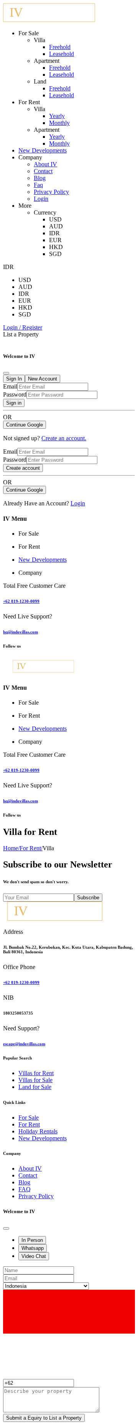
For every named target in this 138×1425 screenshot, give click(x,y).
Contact (43, 171)
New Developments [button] (42, 559)
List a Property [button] (21, 334)
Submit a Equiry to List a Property (44, 1418)
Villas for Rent (36, 1073)
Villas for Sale (35, 1080)
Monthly (59, 123)
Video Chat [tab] (33, 1256)
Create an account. (63, 438)
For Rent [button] (29, 546)
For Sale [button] (28, 533)
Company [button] (30, 572)
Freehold (60, 47)
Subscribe (88, 897)
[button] (22, 327)
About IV (45, 164)
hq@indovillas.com (20, 632)
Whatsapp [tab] (32, 1248)
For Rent (31, 848)
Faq (38, 185)
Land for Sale (34, 1087)
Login (41, 198)
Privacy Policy (51, 192)
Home (11, 848)
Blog (40, 178)
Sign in (13, 403)
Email (10, 386)
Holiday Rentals (38, 1131)
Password (14, 394)
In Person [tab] (32, 1240)
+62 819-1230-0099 (21, 601)
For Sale (28, 1117)
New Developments (42, 150)
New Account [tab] (42, 379)
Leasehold (61, 54)
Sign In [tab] (14, 379)
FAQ (24, 1189)
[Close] (6, 373)
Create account (23, 468)
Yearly (57, 116)
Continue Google (24, 425)
